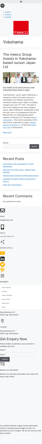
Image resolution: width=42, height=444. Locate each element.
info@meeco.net (6, 220)
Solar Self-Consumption (12, 185)
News (3, 307)
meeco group (6, 299)
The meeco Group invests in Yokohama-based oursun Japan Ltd (20, 60)
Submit (5, 359)
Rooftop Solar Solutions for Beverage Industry (21, 176)
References (5, 303)
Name (3, 350)
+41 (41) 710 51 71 (7, 237)
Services (4, 291)
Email (3, 354)
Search (5, 143)
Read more (7, 132)
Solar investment (7, 295)
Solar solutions (6, 287)
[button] (21, 1)
